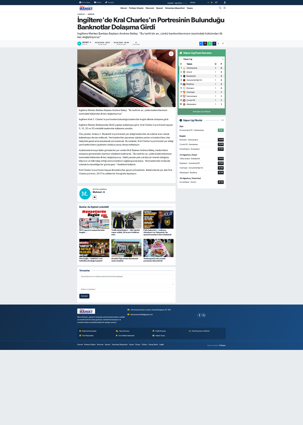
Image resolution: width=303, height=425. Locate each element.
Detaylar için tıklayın (201, 112)
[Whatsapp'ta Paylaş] (210, 44)
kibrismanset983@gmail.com (142, 314)
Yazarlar (111, 2)
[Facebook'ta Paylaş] (201, 44)
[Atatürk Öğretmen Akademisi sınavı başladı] (126, 248)
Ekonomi (150, 8)
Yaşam (190, 8)
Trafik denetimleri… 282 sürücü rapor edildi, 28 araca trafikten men (125, 232)
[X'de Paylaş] (205, 44)
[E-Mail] (95, 197)
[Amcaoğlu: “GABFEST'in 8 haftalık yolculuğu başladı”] (94, 248)
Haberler (81, 14)
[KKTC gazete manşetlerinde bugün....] (94, 220)
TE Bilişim (222, 345)
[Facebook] (199, 315)
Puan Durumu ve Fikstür (201, 331)
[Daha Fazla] (214, 44)
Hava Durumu (124, 331)
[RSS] (204, 315)
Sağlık (161, 344)
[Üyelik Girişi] (224, 2)
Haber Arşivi (160, 336)
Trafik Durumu (160, 331)
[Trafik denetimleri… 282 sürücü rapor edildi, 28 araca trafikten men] (126, 220)
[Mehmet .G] (85, 194)
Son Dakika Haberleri (126, 336)
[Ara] (220, 8)
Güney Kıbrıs (153, 344)
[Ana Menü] (224, 8)
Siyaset (159, 8)
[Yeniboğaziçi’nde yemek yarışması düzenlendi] (158, 248)
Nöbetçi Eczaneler (89, 331)
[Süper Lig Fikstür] (222, 120)
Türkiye (144, 344)
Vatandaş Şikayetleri (175, 8)
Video (99, 2)
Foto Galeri (86, 2)
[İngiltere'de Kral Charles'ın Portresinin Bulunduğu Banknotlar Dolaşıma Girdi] (126, 78)
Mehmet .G (99, 192)
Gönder (84, 296)
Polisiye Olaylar (136, 8)
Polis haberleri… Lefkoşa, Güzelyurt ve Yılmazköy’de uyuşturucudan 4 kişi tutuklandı (157, 232)
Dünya (137, 344)
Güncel (123, 8)
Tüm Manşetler (88, 336)
